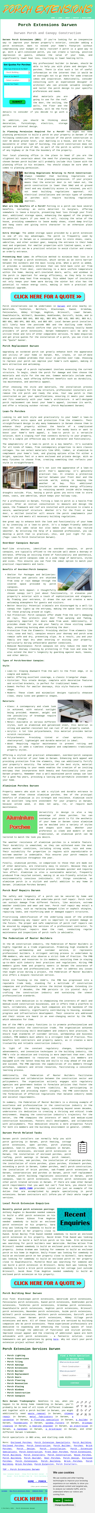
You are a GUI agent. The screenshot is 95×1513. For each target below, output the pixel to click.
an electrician (79, 1426)
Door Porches (52, 1458)
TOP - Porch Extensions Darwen (21, 1469)
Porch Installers (34, 1455)
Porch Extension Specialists (52, 1442)
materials (47, 96)
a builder (82, 1420)
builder (59, 63)
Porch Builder (62, 1446)
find (12, 1299)
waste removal (37, 1413)
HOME (53, 18)
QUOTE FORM (26, 1188)
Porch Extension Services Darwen (31, 1349)
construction (23, 944)
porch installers (82, 322)
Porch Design (26, 1449)
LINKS (60, 18)
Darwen (61, 306)
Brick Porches (73, 1461)
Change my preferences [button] (64, 1505)
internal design (27, 126)
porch (67, 206)
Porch (6, 306)
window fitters (55, 1423)
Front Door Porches (56, 1452)
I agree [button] (57, 1500)
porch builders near (39, 1243)
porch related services (24, 1182)
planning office (28, 155)
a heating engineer (41, 1426)
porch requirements (14, 1185)
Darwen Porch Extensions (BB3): (22, 39)
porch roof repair (65, 899)
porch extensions (31, 331)
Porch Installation (52, 1449)
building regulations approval (62, 192)
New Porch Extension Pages (20, 1491)
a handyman (20, 1429)
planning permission (15, 135)
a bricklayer (54, 1429)
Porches (78, 1446)
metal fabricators (41, 1417)
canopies (87, 755)
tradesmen (67, 1407)
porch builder (29, 162)
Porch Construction (38, 1446)
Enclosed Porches (21, 1442)
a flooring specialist (45, 1420)
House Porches (82, 1455)
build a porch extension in (25, 1265)
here (55, 1339)
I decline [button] (67, 1500)
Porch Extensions (81, 1452)
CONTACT (76, 18)
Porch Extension (44, 1464)
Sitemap (4, 1491)
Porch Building (82, 1442)
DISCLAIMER (86, 18)
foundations (21, 1423)
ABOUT (67, 18)
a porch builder (36, 1410)
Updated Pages (37, 1491)
